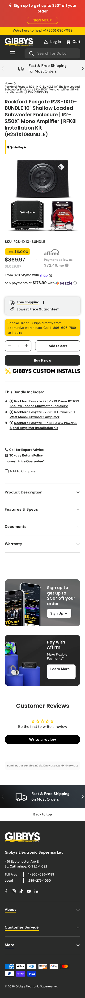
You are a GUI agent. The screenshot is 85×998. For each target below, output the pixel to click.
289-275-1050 (39, 880)
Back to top (42, 814)
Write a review (42, 739)
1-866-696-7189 (41, 874)
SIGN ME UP (42, 20)
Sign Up (59, 613)
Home (9, 83)
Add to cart (58, 346)
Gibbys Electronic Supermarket (37, 986)
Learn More (60, 671)
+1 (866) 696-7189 (57, 30)
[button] (73, 42)
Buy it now (42, 360)
